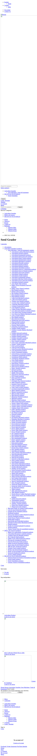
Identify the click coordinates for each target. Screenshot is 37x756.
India (9, 7)
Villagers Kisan (12, 230)
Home (3, 687)
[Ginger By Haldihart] (18, 681)
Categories (4, 244)
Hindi (9, 4)
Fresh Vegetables (13, 195)
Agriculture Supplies (10, 191)
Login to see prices (9, 617)
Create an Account (18, 743)
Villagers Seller (12, 229)
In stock (6, 574)
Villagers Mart (12, 227)
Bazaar (7, 687)
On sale (6, 572)
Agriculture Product (10, 615)
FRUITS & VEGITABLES (12, 194)
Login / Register (8, 724)
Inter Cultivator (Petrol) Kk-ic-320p (14, 653)
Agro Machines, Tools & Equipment (18, 192)
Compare (7, 722)
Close (2, 565)
